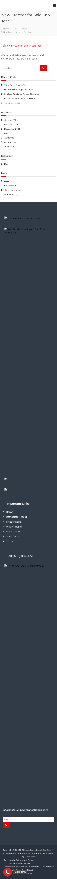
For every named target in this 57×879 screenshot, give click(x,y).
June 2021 (9, 146)
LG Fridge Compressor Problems (19, 98)
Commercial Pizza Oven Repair (18, 870)
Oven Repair (13, 536)
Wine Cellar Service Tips (15, 85)
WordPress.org (11, 194)
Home (9, 512)
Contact (10, 541)
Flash (28, 853)
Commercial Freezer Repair (16, 863)
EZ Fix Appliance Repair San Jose (35, 850)
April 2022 (9, 138)
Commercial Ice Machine (15, 866)
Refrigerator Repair (16, 516)
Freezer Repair (14, 521)
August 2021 (10, 142)
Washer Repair (14, 526)
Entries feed (10, 185)
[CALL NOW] (7, 872)
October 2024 (11, 120)
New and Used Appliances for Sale (20, 89)
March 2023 (9, 133)
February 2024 (11, 124)
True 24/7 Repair (12, 103)
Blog (6, 164)
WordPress (30, 856)
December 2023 (12, 129)
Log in (7, 181)
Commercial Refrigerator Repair (18, 860)
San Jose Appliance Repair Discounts (21, 94)
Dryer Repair (13, 531)
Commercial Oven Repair (41, 866)
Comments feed (12, 190)
